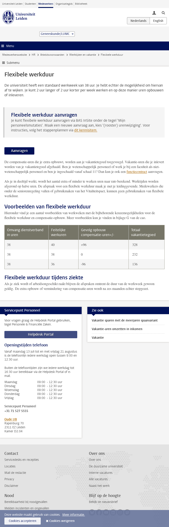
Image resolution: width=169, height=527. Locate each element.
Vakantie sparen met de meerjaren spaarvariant (125, 320)
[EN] (158, 20)
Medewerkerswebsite (14, 55)
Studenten (30, 4)
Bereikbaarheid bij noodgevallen (25, 502)
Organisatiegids (64, 4)
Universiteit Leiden (12, 4)
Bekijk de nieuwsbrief (103, 502)
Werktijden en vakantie (82, 55)
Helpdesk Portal (40, 334)
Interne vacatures (100, 473)
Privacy (9, 479)
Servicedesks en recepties (21, 460)
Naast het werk (99, 486)
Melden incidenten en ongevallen (26, 508)
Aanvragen (19, 150)
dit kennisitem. (85, 130)
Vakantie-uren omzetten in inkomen (117, 329)
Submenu (13, 63)
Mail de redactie (15, 473)
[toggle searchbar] (163, 12)
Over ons (95, 460)
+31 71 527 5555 (16, 411)
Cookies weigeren (62, 521)
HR (33, 55)
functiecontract (137, 171)
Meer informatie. (73, 515)
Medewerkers (45, 4)
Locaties (9, 466)
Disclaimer (11, 486)
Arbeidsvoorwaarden (52, 55)
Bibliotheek (81, 4)
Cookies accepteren (22, 521)
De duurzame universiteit (106, 466)
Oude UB (10, 419)
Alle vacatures (98, 479)
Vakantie (98, 338)
